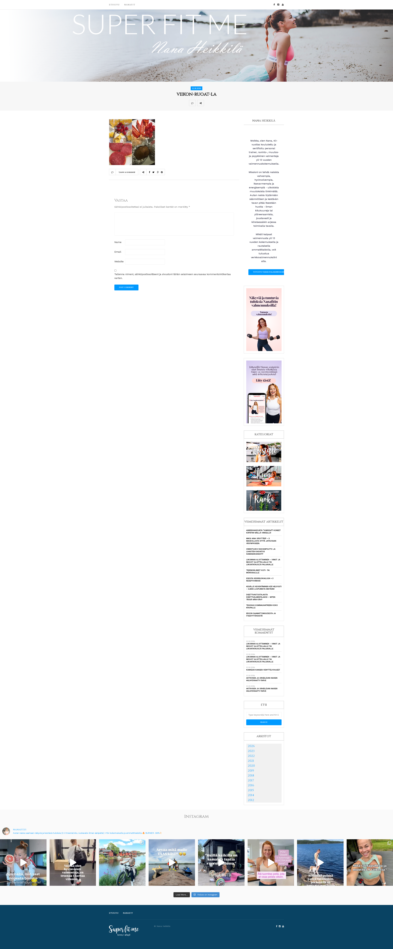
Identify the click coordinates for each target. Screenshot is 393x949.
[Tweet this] (214, 103)
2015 (251, 790)
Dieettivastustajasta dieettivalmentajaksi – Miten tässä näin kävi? (260, 597)
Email (117, 251)
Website (119, 261)
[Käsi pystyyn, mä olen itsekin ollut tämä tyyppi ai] (271, 862)
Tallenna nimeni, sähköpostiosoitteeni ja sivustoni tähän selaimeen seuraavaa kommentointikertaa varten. (172, 276)
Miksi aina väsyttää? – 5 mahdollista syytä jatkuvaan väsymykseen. (261, 540)
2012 (251, 800)
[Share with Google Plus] (220, 103)
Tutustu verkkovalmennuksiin (269, 272)
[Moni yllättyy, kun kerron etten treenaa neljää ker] (73, 862)
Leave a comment (127, 172)
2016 (251, 785)
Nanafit (129, 5)
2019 (251, 771)
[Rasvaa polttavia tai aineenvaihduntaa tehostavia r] (23, 862)
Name (117, 242)
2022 (251, 756)
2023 (251, 751)
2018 (251, 775)
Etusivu (114, 5)
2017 (251, 780)
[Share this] (207, 103)
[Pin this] (227, 103)
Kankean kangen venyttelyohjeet (263, 670)
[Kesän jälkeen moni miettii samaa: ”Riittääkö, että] (320, 862)
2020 (251, 766)
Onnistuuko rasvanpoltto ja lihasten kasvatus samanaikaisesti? (260, 551)
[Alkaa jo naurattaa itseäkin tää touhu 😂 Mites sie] (172, 862)
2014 (251, 795)
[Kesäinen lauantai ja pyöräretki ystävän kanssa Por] (122, 862)
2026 (251, 746)
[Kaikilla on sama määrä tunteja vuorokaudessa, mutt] (221, 862)
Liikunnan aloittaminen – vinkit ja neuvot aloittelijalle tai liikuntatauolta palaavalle (263, 562)
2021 (251, 761)
